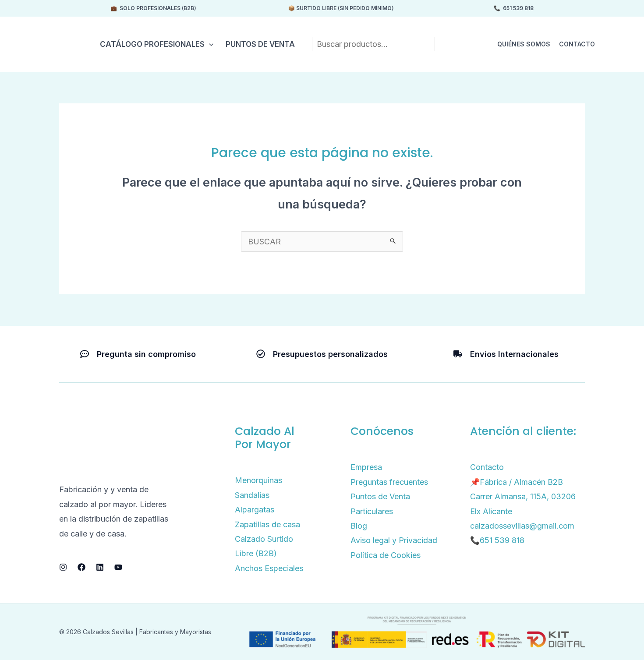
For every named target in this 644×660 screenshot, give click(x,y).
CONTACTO (577, 44)
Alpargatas (254, 509)
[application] (209, 44)
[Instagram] (63, 567)
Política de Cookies (385, 555)
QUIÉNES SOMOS (523, 44)
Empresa (366, 467)
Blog (358, 525)
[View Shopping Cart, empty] (617, 44)
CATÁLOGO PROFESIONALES (152, 44)
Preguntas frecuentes (389, 482)
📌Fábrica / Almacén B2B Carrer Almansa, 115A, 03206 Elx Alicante (523, 496)
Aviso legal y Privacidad (393, 540)
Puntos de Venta (260, 44)
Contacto (487, 467)
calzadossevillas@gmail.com (522, 525)
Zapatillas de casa (267, 524)
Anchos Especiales (269, 568)
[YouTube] (118, 567)
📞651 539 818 (497, 540)
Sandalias (252, 495)
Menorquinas (258, 480)
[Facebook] (81, 567)
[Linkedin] (100, 567)
